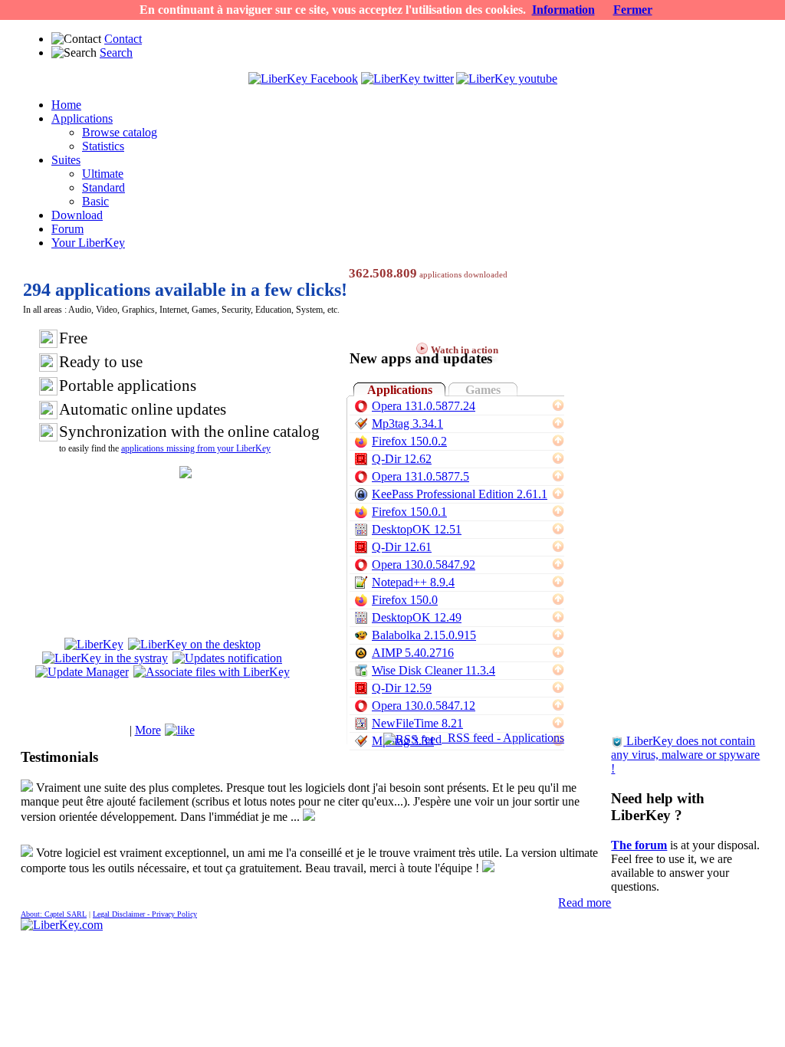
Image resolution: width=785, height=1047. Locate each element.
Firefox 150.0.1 (409, 511)
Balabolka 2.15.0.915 (424, 635)
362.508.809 (383, 273)
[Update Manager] (82, 671)
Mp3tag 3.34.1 (407, 423)
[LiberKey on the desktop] (194, 644)
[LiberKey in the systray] (105, 658)
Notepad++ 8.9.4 (413, 582)
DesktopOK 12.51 (416, 529)
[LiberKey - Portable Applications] (62, 924)
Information (563, 9)
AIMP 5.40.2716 (413, 652)
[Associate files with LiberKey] (212, 671)
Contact (123, 38)
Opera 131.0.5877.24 (423, 405)
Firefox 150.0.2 (409, 441)
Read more (584, 902)
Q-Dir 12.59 (402, 687)
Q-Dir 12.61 (402, 546)
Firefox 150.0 (405, 599)
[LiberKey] (94, 644)
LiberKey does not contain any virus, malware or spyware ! (685, 754)
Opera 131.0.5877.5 (420, 476)
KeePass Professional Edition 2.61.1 (459, 494)
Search (116, 52)
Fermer (632, 9)
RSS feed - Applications (503, 737)
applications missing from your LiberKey (196, 448)
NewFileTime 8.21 (417, 723)
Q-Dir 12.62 (402, 458)
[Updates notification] (227, 658)
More (148, 730)
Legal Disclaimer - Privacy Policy (145, 914)
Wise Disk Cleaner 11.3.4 (433, 670)
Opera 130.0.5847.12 (423, 705)
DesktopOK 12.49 (416, 617)
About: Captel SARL (54, 914)
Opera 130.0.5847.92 (423, 564)
